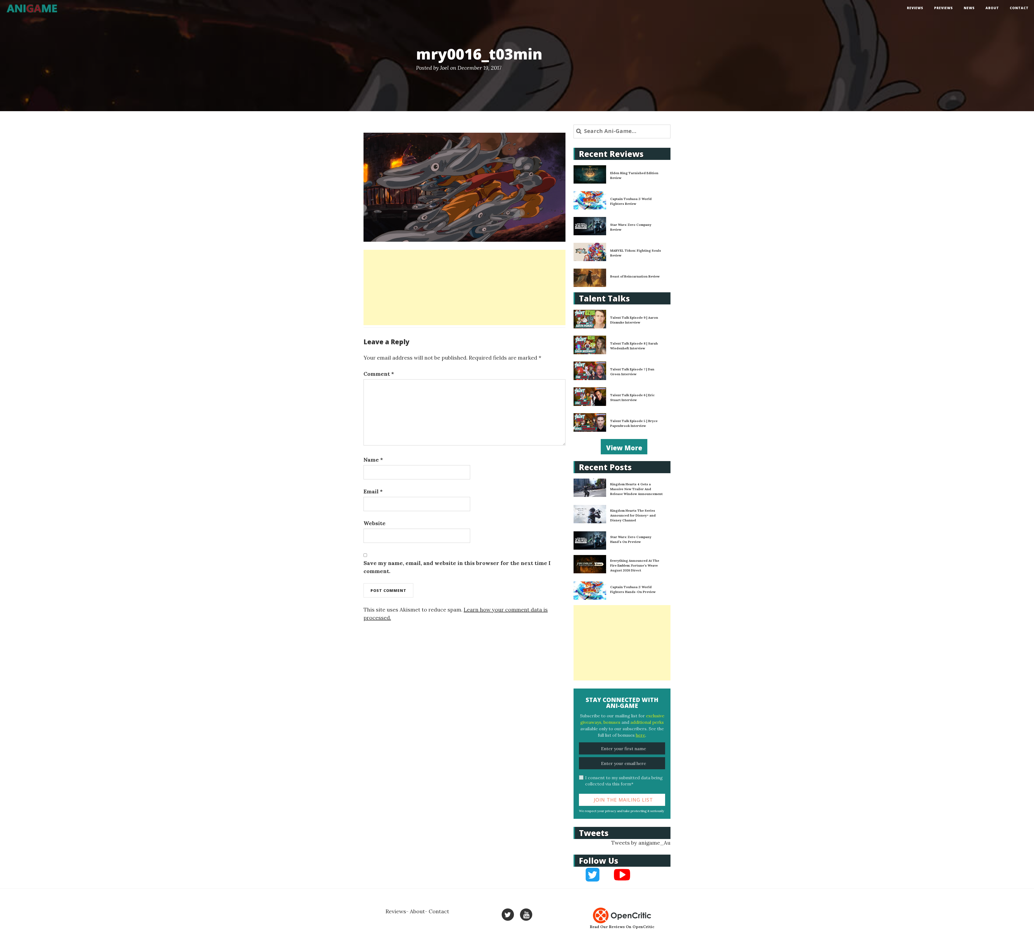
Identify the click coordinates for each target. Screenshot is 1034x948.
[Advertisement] (464, 287)
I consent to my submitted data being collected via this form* (624, 781)
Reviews (915, 8)
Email (373, 491)
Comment (379, 373)
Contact (1019, 8)
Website (375, 523)
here (640, 735)
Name (373, 459)
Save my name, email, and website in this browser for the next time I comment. (457, 567)
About (992, 8)
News (969, 8)
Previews (943, 8)
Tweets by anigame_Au (640, 842)
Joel (444, 67)
